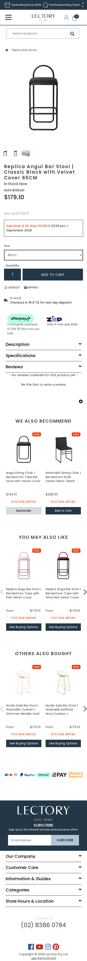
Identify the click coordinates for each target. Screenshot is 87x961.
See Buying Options (24, 627)
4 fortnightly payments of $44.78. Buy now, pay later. (23, 328)
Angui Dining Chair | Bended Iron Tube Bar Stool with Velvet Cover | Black (23, 479)
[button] (67, 18)
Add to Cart (53, 274)
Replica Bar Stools (24, 50)
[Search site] (72, 33)
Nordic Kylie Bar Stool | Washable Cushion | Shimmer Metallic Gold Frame (22, 711)
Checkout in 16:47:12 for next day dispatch (41, 302)
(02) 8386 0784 (43, 925)
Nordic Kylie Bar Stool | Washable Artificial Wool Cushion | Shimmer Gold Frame (62, 711)
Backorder (23, 511)
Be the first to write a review (43, 384)
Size (7, 246)
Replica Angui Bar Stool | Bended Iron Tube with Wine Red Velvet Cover (63, 593)
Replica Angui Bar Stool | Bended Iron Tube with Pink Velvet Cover (23, 593)
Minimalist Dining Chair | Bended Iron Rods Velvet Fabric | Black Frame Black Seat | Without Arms (63, 481)
